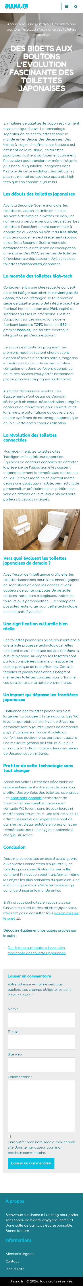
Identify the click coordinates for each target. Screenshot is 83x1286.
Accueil (12, 24)
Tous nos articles (35, 24)
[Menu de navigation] (67, 6)
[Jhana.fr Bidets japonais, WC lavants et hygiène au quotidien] (16, 6)
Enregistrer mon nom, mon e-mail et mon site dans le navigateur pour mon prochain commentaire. (41, 1147)
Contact (12, 1261)
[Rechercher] (75, 6)
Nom (13, 1009)
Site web (15, 1054)
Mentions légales (20, 1254)
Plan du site (15, 1269)
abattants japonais (26, 798)
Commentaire (20, 1077)
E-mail (14, 1032)
